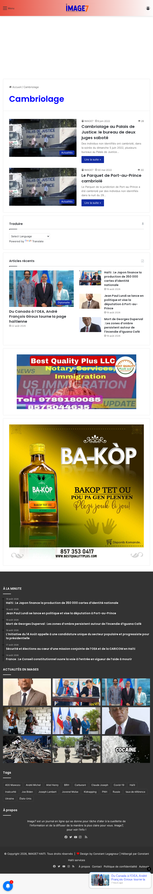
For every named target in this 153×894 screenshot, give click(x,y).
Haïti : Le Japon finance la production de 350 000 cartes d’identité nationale (123, 278)
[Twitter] (71, 837)
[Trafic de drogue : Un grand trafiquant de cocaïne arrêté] (126, 749)
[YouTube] (76, 837)
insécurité (10, 791)
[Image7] (76, 8)
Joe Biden (27, 791)
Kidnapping (90, 791)
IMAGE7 (88, 121)
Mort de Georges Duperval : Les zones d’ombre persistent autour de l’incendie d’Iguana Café (123, 325)
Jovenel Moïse (70, 791)
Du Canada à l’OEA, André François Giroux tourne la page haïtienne (37, 316)
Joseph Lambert (47, 791)
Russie (116, 791)
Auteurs (144, 866)
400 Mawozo (12, 784)
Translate (38, 241)
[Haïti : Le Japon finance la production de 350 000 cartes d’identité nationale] (90, 277)
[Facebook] (67, 837)
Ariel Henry (52, 784)
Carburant (80, 784)
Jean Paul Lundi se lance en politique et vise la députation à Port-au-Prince (124, 302)
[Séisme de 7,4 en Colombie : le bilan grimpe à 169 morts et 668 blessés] (27, 749)
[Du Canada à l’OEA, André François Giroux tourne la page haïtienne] (126, 692)
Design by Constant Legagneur (99, 853)
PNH (104, 791)
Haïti (132, 784)
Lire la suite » (92, 159)
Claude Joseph (99, 784)
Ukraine (9, 798)
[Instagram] (81, 837)
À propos (84, 866)
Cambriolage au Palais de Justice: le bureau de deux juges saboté (108, 132)
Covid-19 (119, 784)
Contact (97, 866)
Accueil (16, 87)
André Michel (33, 784)
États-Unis (25, 798)
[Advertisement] (76, 46)
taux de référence (135, 791)
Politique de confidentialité (120, 866)
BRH (66, 784)
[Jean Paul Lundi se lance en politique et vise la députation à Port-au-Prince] (90, 301)
